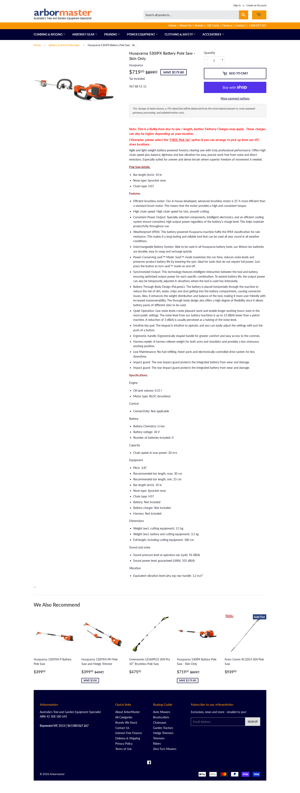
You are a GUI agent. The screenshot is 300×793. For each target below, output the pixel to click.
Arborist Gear (83, 34)
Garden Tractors (163, 728)
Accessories (212, 34)
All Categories (123, 717)
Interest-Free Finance (128, 733)
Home (172, 25)
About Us (185, 25)
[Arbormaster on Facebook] (149, 763)
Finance (227, 25)
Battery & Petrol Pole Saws (64, 45)
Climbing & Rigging (48, 34)
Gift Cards (213, 25)
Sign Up (253, 721)
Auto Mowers (161, 712)
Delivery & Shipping (127, 738)
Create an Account (256, 5)
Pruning (111, 34)
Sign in (237, 5)
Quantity (209, 52)
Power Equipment (141, 34)
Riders (157, 743)
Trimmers (158, 738)
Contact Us (122, 728)
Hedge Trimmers (163, 733)
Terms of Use (123, 749)
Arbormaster (57, 774)
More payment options (235, 98)
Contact (241, 25)
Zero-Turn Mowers (164, 749)
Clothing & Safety (179, 34)
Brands (199, 25)
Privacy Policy (123, 743)
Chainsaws (159, 722)
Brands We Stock (126, 722)
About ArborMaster (127, 712)
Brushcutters (161, 717)
